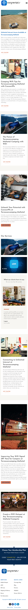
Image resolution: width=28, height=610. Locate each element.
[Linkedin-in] (18, 604)
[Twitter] (15, 604)
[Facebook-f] (13, 604)
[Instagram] (10, 604)
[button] (26, 3)
